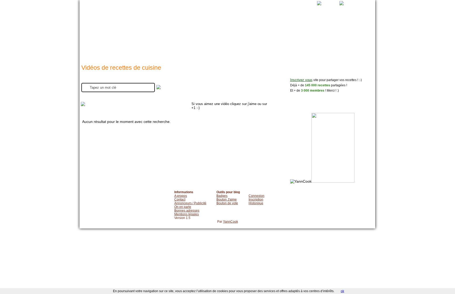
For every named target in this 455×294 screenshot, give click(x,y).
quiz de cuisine (323, 36)
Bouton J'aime (226, 199)
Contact (179, 199)
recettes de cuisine (181, 36)
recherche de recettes (155, 36)
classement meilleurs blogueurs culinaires (297, 36)
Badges (222, 195)
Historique (256, 203)
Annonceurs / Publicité (190, 203)
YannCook (230, 221)
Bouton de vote (227, 203)
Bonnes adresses (186, 210)
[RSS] (314, 3)
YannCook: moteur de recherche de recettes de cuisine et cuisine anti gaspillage (111, 28)
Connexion (256, 195)
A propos (180, 195)
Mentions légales (186, 214)
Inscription (256, 199)
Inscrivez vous (301, 80)
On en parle (182, 206)
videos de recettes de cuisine (205, 36)
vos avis (274, 36)
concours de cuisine (350, 36)
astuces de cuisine (227, 36)
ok (342, 291)
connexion (250, 36)
